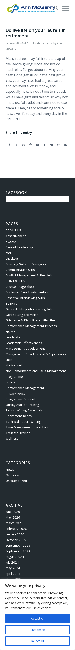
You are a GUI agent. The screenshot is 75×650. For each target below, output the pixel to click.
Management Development (25, 348)
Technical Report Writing (23, 421)
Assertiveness (16, 236)
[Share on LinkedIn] (37, 145)
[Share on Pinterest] (30, 145)
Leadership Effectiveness (24, 343)
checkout (12, 258)
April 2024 (13, 573)
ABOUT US (13, 230)
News (10, 469)
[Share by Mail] (65, 145)
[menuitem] (54, 8)
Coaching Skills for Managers (26, 264)
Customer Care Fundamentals (27, 292)
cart (8, 253)
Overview (13, 475)
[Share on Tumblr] (44, 145)
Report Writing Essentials (24, 410)
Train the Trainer (18, 433)
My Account (14, 365)
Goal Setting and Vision (22, 314)
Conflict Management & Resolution (30, 275)
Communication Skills (20, 270)
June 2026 (13, 512)
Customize (37, 630)
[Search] (54, 8)
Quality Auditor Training (22, 404)
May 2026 (13, 517)
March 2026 (14, 523)
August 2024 (15, 557)
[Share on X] (16, 145)
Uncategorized (41, 43)
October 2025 (16, 540)
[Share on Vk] (51, 145)
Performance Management (25, 388)
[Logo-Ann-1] (31, 8)
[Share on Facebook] (9, 145)
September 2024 (18, 551)
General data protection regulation (30, 309)
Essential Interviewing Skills (25, 298)
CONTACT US (15, 281)
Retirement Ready (19, 416)
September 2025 (18, 545)
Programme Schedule (21, 399)
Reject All (37, 641)
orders (10, 382)
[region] (37, 614)
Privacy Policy (15, 393)
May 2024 (13, 568)
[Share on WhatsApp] (23, 145)
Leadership (14, 337)
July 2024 (12, 562)
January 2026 (15, 534)
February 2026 (16, 528)
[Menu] (63, 8)
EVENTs (11, 303)
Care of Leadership (19, 247)
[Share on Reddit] (58, 145)
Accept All (37, 618)
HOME (10, 331)
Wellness (12, 438)
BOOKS (11, 241)
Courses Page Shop (20, 286)
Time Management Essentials (27, 427)
